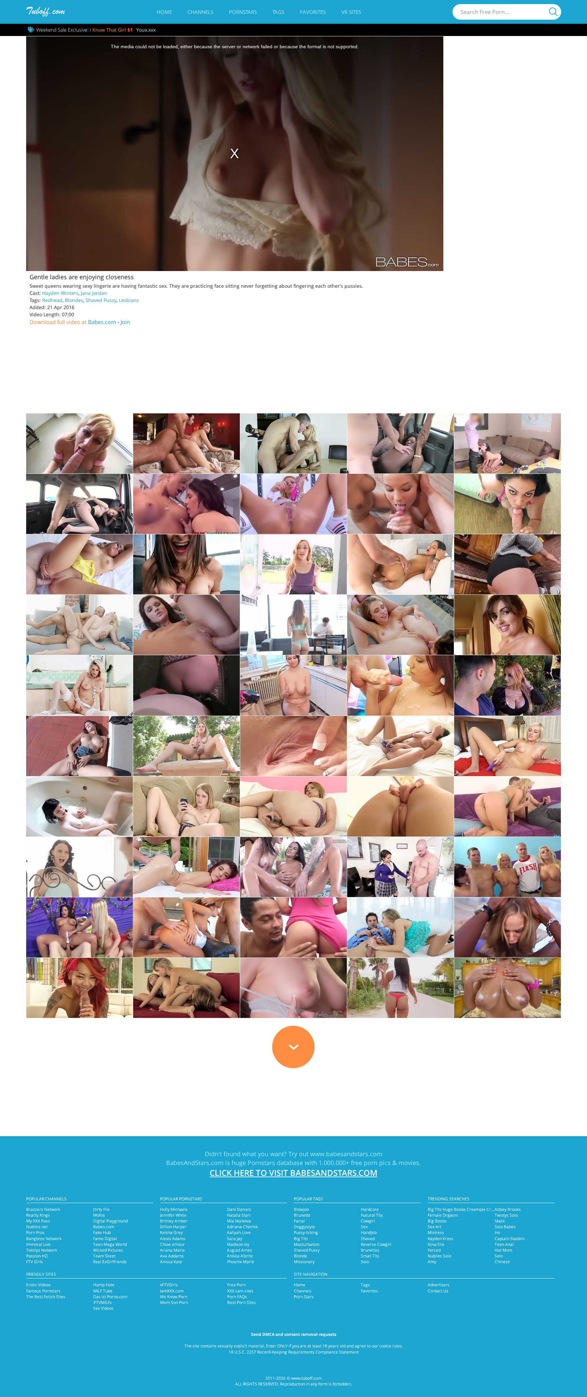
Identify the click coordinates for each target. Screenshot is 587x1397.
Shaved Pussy (101, 300)
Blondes (74, 300)
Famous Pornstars (43, 1291)
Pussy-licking (306, 1232)
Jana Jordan (94, 293)
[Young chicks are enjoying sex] (186, 988)
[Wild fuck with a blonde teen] (293, 564)
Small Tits (370, 1256)
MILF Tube (102, 1291)
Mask (500, 1221)
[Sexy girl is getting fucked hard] (400, 685)
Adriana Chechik (242, 1227)
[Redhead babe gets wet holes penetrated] (186, 867)
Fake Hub (102, 1232)
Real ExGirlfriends (110, 1262)
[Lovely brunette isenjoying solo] (79, 806)
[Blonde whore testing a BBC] (507, 927)
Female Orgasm (443, 1215)
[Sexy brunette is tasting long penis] (400, 988)
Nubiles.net (37, 1227)
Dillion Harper (173, 1227)
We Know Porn (173, 1297)
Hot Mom (503, 1250)
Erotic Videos (38, 1285)
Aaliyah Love (239, 1232)
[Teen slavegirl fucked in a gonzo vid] (79, 443)
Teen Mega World (110, 1244)
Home (164, 11)
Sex (364, 1227)
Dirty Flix (101, 1209)
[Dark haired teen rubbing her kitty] (400, 746)
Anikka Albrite (240, 1256)
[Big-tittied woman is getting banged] (507, 685)
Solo (365, 1262)
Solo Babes (505, 1227)
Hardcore (370, 1209)
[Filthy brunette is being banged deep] (293, 625)
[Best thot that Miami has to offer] (507, 504)
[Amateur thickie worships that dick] (507, 443)
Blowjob (301, 1209)
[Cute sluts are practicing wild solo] (186, 746)
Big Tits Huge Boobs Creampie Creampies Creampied (478, 1209)
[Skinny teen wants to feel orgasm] (79, 867)
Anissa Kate (171, 1262)
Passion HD (37, 1256)
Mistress (436, 1232)
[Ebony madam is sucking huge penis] (507, 988)
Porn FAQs (237, 1297)
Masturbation (306, 1244)
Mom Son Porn (174, 1302)
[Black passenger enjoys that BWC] (400, 443)
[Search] (553, 12)
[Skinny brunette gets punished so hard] (186, 625)
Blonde (300, 1256)
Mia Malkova (239, 1221)
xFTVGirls (169, 1285)
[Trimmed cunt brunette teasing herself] (507, 625)
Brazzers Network (43, 1209)
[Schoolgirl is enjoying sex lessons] (400, 867)
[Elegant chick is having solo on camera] (79, 685)
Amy (432, 1262)
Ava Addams (172, 1256)
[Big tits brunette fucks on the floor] (507, 564)
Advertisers (438, 1285)
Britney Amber (174, 1221)
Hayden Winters (60, 293)
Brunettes (370, 1250)
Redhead (52, 300)
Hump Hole (103, 1285)
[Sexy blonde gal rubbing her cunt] (186, 806)
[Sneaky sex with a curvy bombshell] (186, 564)
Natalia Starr (239, 1215)
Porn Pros (35, 1232)
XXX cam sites (240, 1291)
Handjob (369, 1232)
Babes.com (102, 322)
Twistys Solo (506, 1215)
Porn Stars (304, 1297)
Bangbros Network (43, 1238)
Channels (200, 11)
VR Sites (351, 11)
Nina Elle (436, 1244)
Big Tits (301, 1238)
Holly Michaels (174, 1209)
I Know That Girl (111, 29)
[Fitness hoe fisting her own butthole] (293, 504)
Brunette (302, 1215)
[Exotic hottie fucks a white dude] (400, 564)
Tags (278, 11)
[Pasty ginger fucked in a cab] (79, 504)
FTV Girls (34, 1262)
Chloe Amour (172, 1244)
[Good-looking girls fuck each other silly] (186, 504)
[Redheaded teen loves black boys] (79, 988)
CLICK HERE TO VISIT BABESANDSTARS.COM (293, 1172)
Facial (299, 1221)
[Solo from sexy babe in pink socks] (293, 746)
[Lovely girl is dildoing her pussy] (293, 806)
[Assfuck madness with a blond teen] (79, 564)
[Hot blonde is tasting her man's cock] (400, 927)
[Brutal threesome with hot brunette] (186, 927)
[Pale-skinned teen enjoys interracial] (293, 927)
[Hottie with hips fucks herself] (400, 806)
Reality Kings (38, 1215)
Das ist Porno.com (110, 1297)
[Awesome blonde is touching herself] (293, 988)
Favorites (313, 11)
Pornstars (243, 11)
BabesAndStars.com (195, 1163)
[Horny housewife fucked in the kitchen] (293, 685)
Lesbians (129, 300)
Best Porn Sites (241, 1302)
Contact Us (438, 1291)
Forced (434, 1250)
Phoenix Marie (240, 1262)
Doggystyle (304, 1227)
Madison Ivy (238, 1244)
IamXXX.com (171, 1291)
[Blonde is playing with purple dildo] (507, 746)
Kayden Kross (440, 1238)
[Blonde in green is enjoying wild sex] (507, 806)
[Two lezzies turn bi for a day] (400, 504)
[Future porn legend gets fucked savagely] (186, 443)
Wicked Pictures (108, 1250)
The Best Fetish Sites (45, 1297)
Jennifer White (173, 1215)
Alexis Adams (172, 1238)
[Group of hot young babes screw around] (507, 867)
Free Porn (236, 1285)
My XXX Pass (38, 1221)
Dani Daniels (239, 1209)
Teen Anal (504, 1244)
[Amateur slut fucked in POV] (186, 685)
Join (125, 322)
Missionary (304, 1262)
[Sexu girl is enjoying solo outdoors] (79, 746)
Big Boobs (437, 1221)
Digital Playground (110, 1221)
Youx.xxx (146, 29)
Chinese (502, 1262)
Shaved (368, 1238)
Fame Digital (105, 1238)
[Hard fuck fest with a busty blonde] (293, 443)
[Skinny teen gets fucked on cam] (400, 625)
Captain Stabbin (509, 1238)
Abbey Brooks (508, 1209)
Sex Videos (103, 1308)
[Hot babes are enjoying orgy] (79, 927)
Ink (497, 1232)
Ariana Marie (172, 1250)
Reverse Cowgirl (376, 1244)
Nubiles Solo (439, 1256)
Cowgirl (368, 1221)
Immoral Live (38, 1244)
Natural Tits (372, 1215)
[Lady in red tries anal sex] (79, 625)
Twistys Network (41, 1250)
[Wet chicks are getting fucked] (293, 867)
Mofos (99, 1215)
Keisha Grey (171, 1232)
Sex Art (434, 1227)
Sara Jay (234, 1238)
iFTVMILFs (102, 1302)
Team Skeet (104, 1256)
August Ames (239, 1250)
